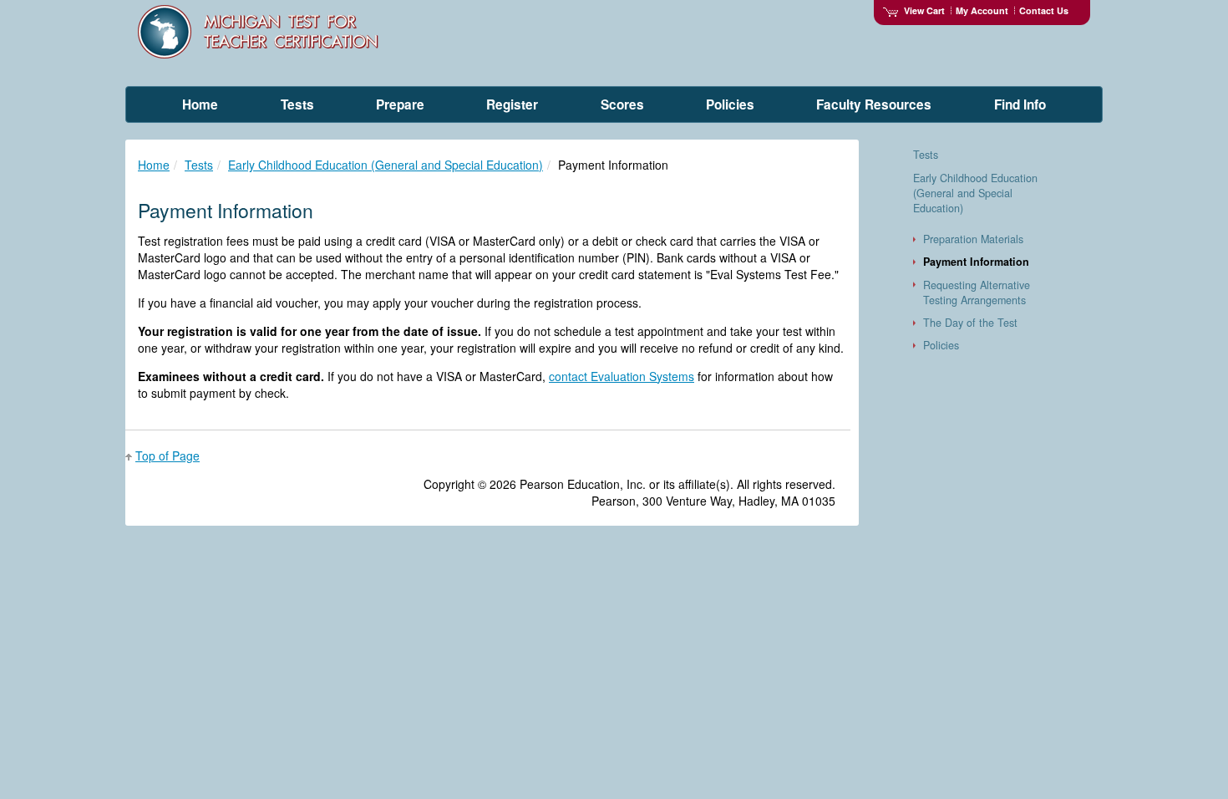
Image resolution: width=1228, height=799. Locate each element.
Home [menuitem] (200, 104)
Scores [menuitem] (622, 104)
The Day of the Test (970, 322)
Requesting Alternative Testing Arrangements (976, 292)
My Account (982, 10)
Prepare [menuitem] (400, 104)
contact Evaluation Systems (621, 376)
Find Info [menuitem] (1020, 104)
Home (154, 164)
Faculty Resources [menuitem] (873, 104)
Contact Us (1043, 10)
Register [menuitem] (512, 104)
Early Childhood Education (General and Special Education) (385, 164)
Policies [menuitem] (730, 104)
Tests (199, 164)
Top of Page (167, 455)
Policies (941, 345)
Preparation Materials (973, 239)
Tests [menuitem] (297, 104)
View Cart (924, 10)
